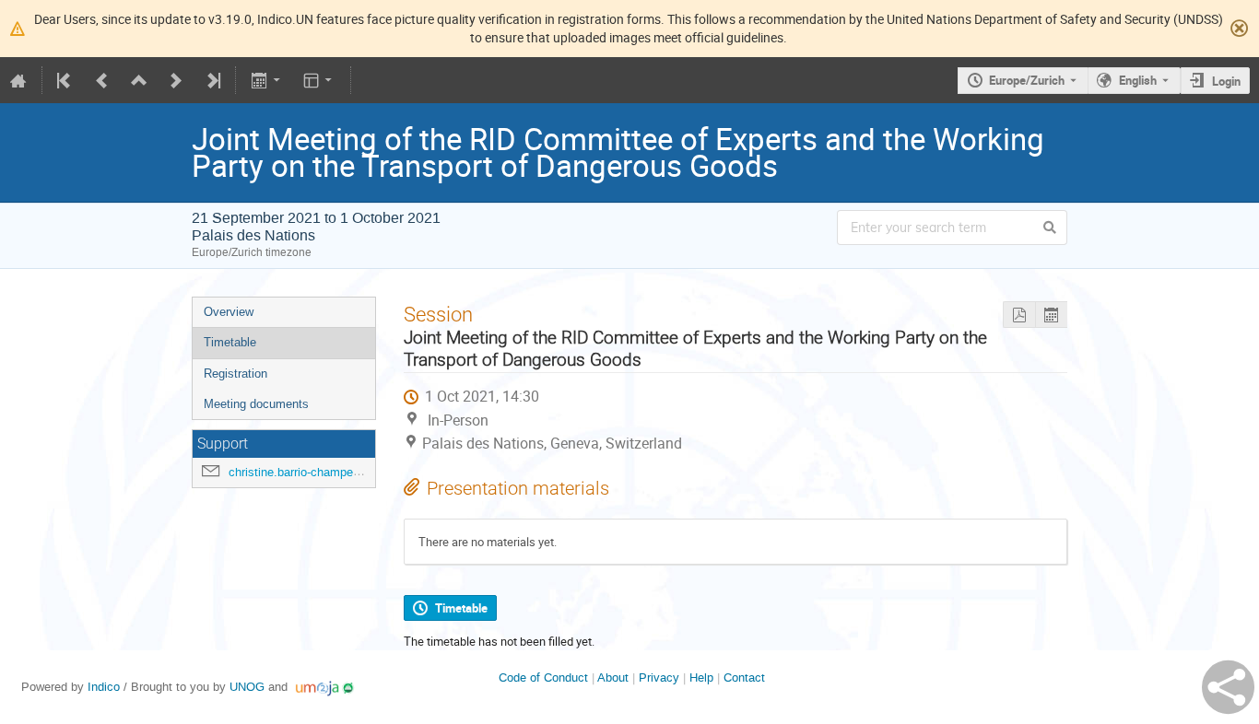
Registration (235, 373)
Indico (104, 687)
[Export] (267, 80)
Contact (744, 677)
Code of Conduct (543, 677)
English (1138, 80)
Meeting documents (256, 404)
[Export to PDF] (1019, 314)
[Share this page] (1228, 687)
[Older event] (102, 80)
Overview (228, 312)
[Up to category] (139, 80)
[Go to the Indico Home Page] (18, 80)
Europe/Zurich (1027, 80)
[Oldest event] (65, 80)
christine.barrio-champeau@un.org (320, 472)
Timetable (230, 342)
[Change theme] (319, 80)
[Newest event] (212, 80)
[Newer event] (176, 80)
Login (1226, 81)
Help (701, 677)
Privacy (659, 677)
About (613, 677)
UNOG (247, 687)
